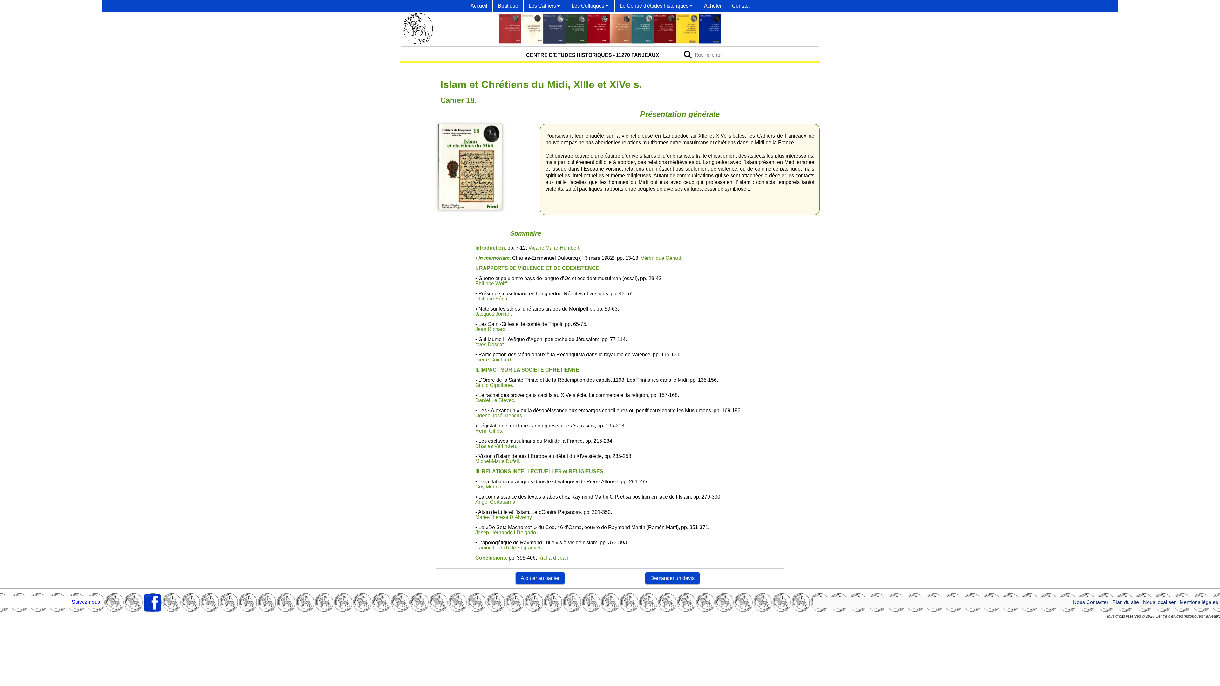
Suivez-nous (86, 602)
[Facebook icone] (152, 602)
